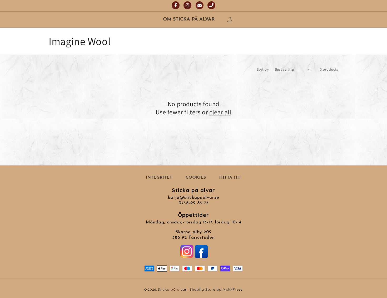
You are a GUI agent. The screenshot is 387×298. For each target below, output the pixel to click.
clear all (220, 112)
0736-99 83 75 (193, 203)
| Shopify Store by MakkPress (215, 289)
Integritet (159, 177)
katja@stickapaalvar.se (193, 198)
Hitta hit (230, 177)
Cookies (196, 177)
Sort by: (263, 69)
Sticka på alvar (172, 289)
